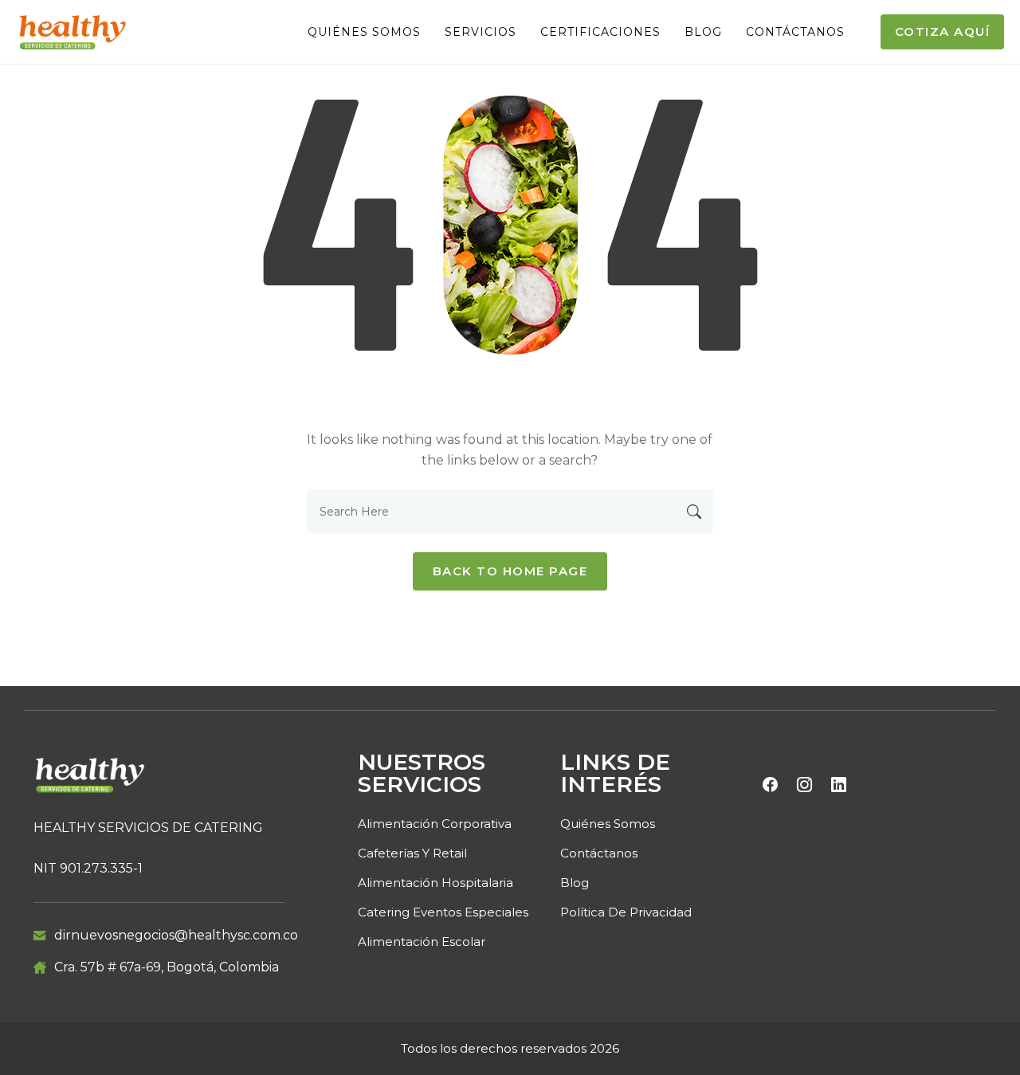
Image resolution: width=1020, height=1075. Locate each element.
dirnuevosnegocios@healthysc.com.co (176, 935)
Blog (703, 32)
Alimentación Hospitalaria (435, 882)
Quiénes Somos (364, 32)
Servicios (480, 32)
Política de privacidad (626, 912)
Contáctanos (795, 32)
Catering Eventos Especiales (443, 912)
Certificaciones (600, 32)
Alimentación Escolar (421, 941)
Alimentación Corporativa (435, 823)
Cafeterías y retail (412, 853)
